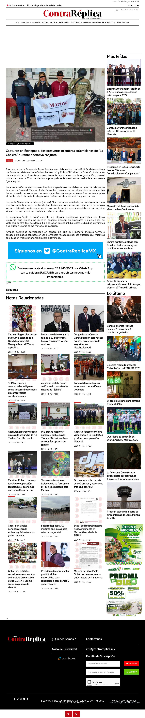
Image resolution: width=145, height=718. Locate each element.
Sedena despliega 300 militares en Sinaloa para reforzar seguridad (54, 529)
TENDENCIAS (123, 22)
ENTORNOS (76, 22)
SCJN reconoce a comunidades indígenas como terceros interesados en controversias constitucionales (22, 390)
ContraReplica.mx (78, 703)
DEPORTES (64, 22)
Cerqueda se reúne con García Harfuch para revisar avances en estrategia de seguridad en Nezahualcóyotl (88, 341)
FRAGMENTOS (108, 22)
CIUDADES (35, 22)
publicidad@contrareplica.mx (124, 703)
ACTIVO (45, 22)
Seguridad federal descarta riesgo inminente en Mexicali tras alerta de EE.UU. (88, 530)
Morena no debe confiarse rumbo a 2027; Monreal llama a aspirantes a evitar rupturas (55, 339)
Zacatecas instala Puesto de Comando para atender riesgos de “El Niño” (54, 386)
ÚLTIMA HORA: (16, 5)
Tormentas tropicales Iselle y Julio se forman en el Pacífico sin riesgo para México (55, 485)
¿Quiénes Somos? (124, 10)
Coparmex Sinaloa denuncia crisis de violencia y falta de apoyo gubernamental (21, 530)
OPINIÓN (87, 22)
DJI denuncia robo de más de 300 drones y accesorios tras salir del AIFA (88, 484)
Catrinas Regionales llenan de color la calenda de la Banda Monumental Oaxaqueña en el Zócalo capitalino (22, 341)
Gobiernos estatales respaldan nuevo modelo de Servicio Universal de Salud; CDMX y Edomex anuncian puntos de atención (21, 579)
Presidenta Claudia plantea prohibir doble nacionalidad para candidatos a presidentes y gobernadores (55, 577)
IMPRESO (96, 22)
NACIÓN (25, 22)
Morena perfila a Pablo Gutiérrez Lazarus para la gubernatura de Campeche (88, 574)
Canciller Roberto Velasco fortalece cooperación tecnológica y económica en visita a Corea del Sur (22, 485)
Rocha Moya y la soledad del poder (44, 5)
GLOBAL (54, 22)
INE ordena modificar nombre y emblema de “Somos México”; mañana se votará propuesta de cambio (54, 438)
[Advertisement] (55, 48)
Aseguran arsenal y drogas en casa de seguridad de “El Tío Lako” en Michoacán (22, 435)
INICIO (17, 22)
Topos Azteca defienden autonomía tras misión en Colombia (87, 386)
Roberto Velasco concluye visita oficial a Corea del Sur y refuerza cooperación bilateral (88, 436)
